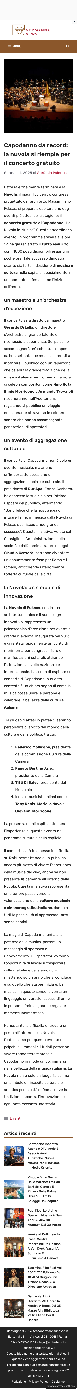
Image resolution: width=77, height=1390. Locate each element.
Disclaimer (58, 1381)
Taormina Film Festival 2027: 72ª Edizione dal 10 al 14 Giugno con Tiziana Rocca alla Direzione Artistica (45, 1277)
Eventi (15, 1118)
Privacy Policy (38, 1381)
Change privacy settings (61, 1386)
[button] (67, 46)
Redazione (18, 1381)
